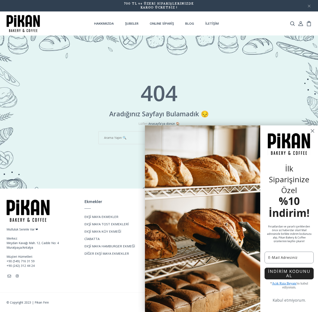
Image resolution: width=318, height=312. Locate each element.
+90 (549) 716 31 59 (20, 261)
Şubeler (131, 23)
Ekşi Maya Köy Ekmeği (102, 231)
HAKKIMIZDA (104, 23)
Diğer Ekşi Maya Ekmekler (106, 253)
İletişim (212, 23)
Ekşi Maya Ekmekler (101, 216)
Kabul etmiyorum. (289, 300)
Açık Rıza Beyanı (284, 283)
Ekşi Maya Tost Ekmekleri (106, 224)
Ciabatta (92, 239)
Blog (189, 23)
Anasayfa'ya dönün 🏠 (164, 124)
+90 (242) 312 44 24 (20, 266)
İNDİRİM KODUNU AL (289, 273)
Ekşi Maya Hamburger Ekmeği (109, 246)
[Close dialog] (312, 131)
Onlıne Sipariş (162, 23)
